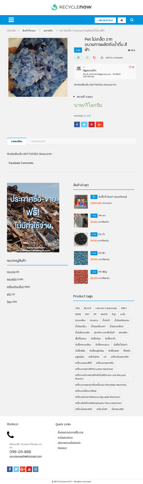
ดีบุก (114, 314)
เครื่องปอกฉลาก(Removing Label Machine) (97, 397)
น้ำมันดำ (106, 320)
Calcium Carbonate (106, 308)
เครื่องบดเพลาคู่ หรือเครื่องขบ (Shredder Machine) (100, 385)
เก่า (105, 357)
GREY (124, 308)
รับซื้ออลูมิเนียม (96, 351)
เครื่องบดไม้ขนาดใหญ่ (85, 391)
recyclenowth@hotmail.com (26, 456)
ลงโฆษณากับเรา (65, 437)
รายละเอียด (16, 141)
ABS (77, 308)
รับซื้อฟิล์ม (80, 351)
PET (87, 314)
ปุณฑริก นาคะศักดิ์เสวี (104, 332)
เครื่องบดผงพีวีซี (83, 363)
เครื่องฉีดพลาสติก (120, 357)
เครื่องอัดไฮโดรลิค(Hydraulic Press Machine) (98, 403)
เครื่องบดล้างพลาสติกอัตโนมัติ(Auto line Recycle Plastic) (100, 377)
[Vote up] (87, 57)
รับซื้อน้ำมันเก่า (120, 345)
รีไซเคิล (126, 351)
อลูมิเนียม (79, 357)
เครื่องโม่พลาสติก (83, 409)
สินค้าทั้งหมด (29, 30)
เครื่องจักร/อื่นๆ (15, 287)
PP (95, 314)
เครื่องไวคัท (101, 409)
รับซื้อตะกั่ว (110, 338)
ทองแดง (94, 320)
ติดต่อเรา (62, 447)
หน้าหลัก (11, 30)
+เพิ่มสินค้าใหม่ (105, 20)
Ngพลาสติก (89, 70)
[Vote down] (94, 57)
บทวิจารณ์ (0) (38, 141)
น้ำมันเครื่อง (81, 326)
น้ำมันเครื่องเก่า (98, 326)
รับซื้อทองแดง (102, 345)
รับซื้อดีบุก (96, 338)
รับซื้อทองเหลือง (83, 345)
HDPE (78, 314)
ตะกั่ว (122, 314)
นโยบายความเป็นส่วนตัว (69, 442)
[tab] (17, 141)
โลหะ (9, 302)
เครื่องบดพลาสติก (105, 363)
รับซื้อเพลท (113, 351)
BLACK (87, 308)
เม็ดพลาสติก (118, 409)
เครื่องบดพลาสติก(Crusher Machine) (94, 369)
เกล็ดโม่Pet (93, 357)
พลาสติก (48, 30)
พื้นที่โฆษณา (81, 338)
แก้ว (9, 294)
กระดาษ (11, 272)
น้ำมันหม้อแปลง (121, 320)
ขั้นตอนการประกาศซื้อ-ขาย (70, 432)
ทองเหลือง (80, 320)
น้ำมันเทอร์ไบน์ (116, 326)
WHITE (104, 314)
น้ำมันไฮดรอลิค (82, 332)
